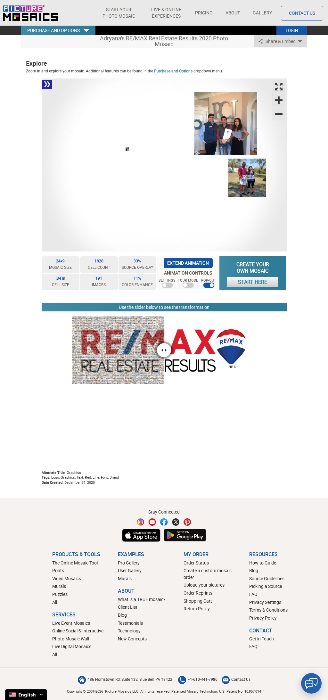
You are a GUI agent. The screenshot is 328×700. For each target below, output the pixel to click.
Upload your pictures (204, 585)
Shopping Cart (198, 601)
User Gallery (130, 570)
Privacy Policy (263, 618)
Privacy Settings (265, 602)
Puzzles (60, 594)
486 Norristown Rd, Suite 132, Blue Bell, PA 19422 (129, 679)
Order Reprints (198, 593)
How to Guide (262, 563)
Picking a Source (265, 586)
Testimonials (130, 623)
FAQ (253, 594)
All (54, 602)
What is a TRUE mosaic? (142, 599)
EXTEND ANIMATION (188, 263)
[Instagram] (140, 522)
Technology (129, 631)
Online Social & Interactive (77, 631)
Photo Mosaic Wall (70, 639)
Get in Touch (261, 639)
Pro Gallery (129, 563)
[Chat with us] (311, 683)
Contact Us (302, 13)
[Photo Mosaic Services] (30, 13)
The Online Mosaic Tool (75, 563)
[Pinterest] (187, 522)
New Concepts (132, 639)
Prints (58, 570)
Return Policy (197, 608)
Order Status (196, 563)
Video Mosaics (66, 578)
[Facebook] (164, 522)
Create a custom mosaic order (208, 573)
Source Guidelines (266, 578)
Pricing (204, 13)
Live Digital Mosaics (71, 646)
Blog (122, 615)
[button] (119, 13)
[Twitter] (176, 522)
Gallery (262, 13)
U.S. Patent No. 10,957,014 (240, 691)
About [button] (233, 13)
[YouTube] (152, 522)
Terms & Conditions (268, 610)
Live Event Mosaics (71, 623)
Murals (59, 586)
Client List (127, 607)
